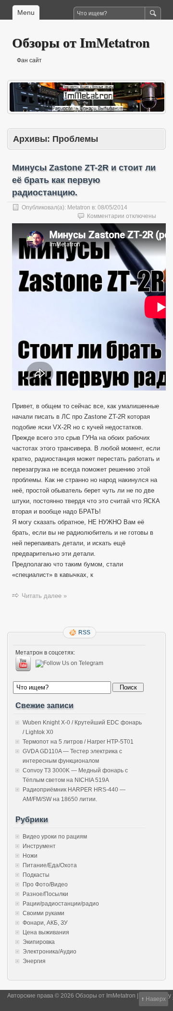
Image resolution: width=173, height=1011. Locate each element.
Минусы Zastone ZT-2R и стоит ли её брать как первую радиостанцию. (84, 180)
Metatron (78, 207)
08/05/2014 (112, 207)
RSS (84, 632)
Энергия (34, 961)
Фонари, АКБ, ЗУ (45, 922)
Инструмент (39, 846)
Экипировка (39, 942)
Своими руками (43, 913)
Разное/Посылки (45, 894)
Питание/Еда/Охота (50, 865)
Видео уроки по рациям (55, 836)
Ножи (30, 855)
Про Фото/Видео (45, 884)
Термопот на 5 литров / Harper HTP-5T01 (78, 741)
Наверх (156, 999)
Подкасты (36, 875)
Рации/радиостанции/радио (61, 903)
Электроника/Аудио (49, 951)
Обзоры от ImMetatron (81, 42)
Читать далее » (44, 595)
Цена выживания (46, 932)
